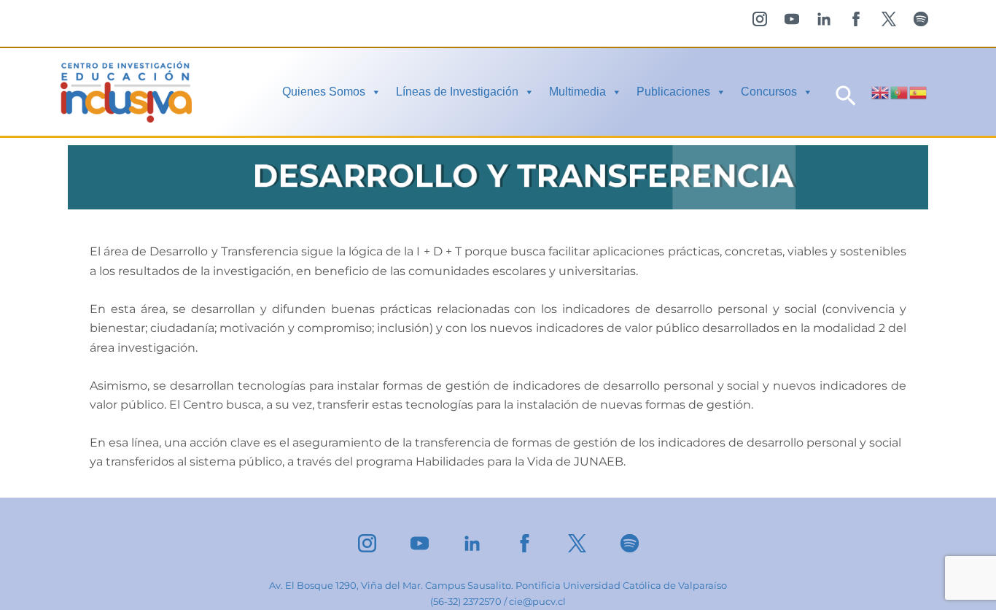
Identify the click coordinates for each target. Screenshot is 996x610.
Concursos (769, 91)
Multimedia (577, 91)
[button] (846, 92)
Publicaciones (673, 91)
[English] (880, 92)
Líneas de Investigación (457, 91)
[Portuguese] (899, 92)
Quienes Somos (323, 91)
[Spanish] (918, 92)
